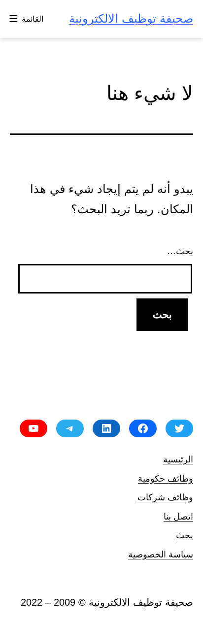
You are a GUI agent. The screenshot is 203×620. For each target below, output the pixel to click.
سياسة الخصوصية (160, 554)
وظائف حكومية (165, 478)
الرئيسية (178, 459)
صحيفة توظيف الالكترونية (131, 18)
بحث (184, 535)
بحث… (180, 251)
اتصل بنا (178, 516)
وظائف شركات (165, 497)
